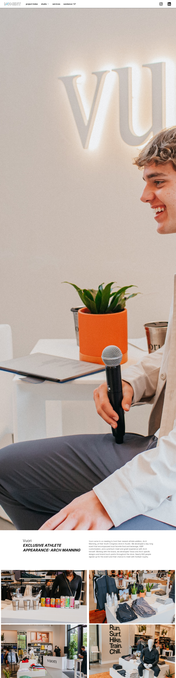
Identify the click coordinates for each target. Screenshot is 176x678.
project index (32, 4)
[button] (45, 4)
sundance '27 (69, 4)
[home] (12, 4)
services (56, 4)
